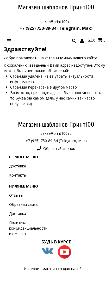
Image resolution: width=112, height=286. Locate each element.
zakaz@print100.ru (56, 21)
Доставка (17, 166)
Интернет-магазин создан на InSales (56, 268)
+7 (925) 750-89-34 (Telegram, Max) (56, 28)
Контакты (18, 175)
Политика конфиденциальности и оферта (28, 228)
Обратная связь (23, 204)
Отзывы (16, 195)
